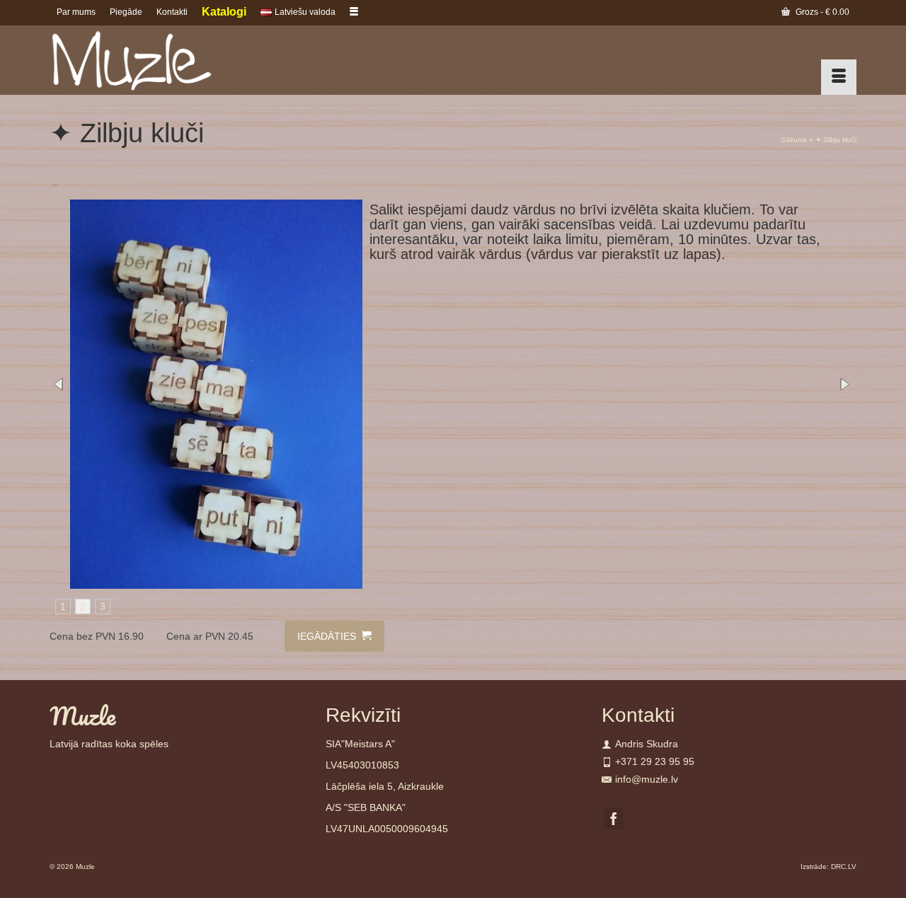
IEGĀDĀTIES (328, 636)
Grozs (821, 12)
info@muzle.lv (646, 779)
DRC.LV (843, 866)
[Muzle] (177, 60)
